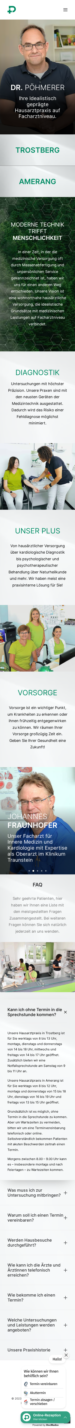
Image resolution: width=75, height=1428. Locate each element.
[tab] (38, 1012)
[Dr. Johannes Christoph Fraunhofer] (37, 820)
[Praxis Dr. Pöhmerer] (12, 10)
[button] (43, 1382)
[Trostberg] (37, 150)
